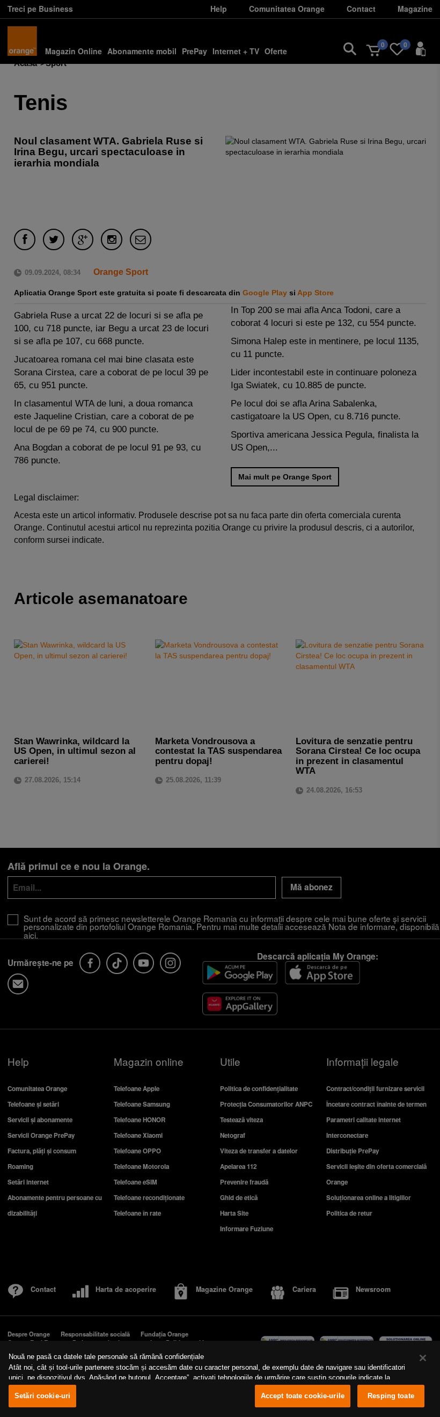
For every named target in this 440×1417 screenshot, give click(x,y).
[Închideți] (423, 1358)
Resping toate (391, 1396)
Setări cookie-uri (42, 1396)
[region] (220, 1379)
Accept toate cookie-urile (302, 1396)
